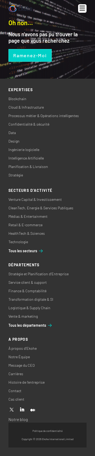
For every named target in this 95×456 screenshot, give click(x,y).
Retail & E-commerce (25, 225)
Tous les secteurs (22, 251)
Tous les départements (27, 325)
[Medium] (32, 410)
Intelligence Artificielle (26, 158)
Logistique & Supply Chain (29, 308)
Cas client (16, 399)
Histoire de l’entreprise (26, 382)
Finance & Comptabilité (27, 291)
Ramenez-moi (30, 55)
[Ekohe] (20, 8)
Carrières (15, 373)
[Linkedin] (22, 410)
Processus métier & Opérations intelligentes (43, 115)
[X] (11, 410)
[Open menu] (82, 8)
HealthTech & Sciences (26, 233)
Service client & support (27, 282)
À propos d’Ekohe (22, 348)
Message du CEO (21, 365)
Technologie (18, 242)
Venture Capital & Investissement (35, 199)
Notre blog (18, 419)
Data (12, 132)
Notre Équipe (19, 357)
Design (14, 141)
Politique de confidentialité (47, 430)
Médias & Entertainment (28, 216)
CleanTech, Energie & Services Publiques (40, 208)
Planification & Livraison (28, 166)
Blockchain (17, 98)
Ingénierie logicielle (23, 149)
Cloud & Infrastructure (26, 107)
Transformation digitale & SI (30, 299)
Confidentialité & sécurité (28, 124)
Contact (14, 390)
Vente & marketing (23, 316)
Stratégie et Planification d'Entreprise (38, 274)
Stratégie (15, 175)
